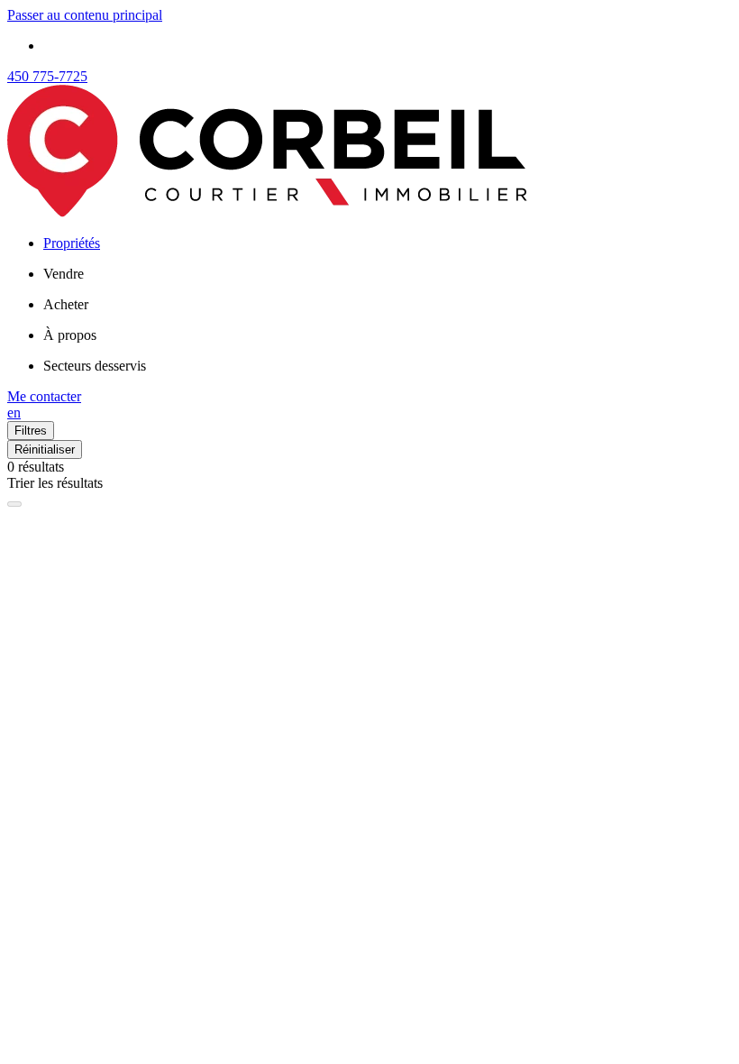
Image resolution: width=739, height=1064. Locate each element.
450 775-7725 (47, 76)
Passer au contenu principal (84, 15)
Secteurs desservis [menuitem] (94, 365)
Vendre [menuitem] (63, 273)
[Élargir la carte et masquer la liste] (14, 504)
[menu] (387, 274)
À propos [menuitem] (69, 335)
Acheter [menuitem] (65, 304)
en (14, 412)
